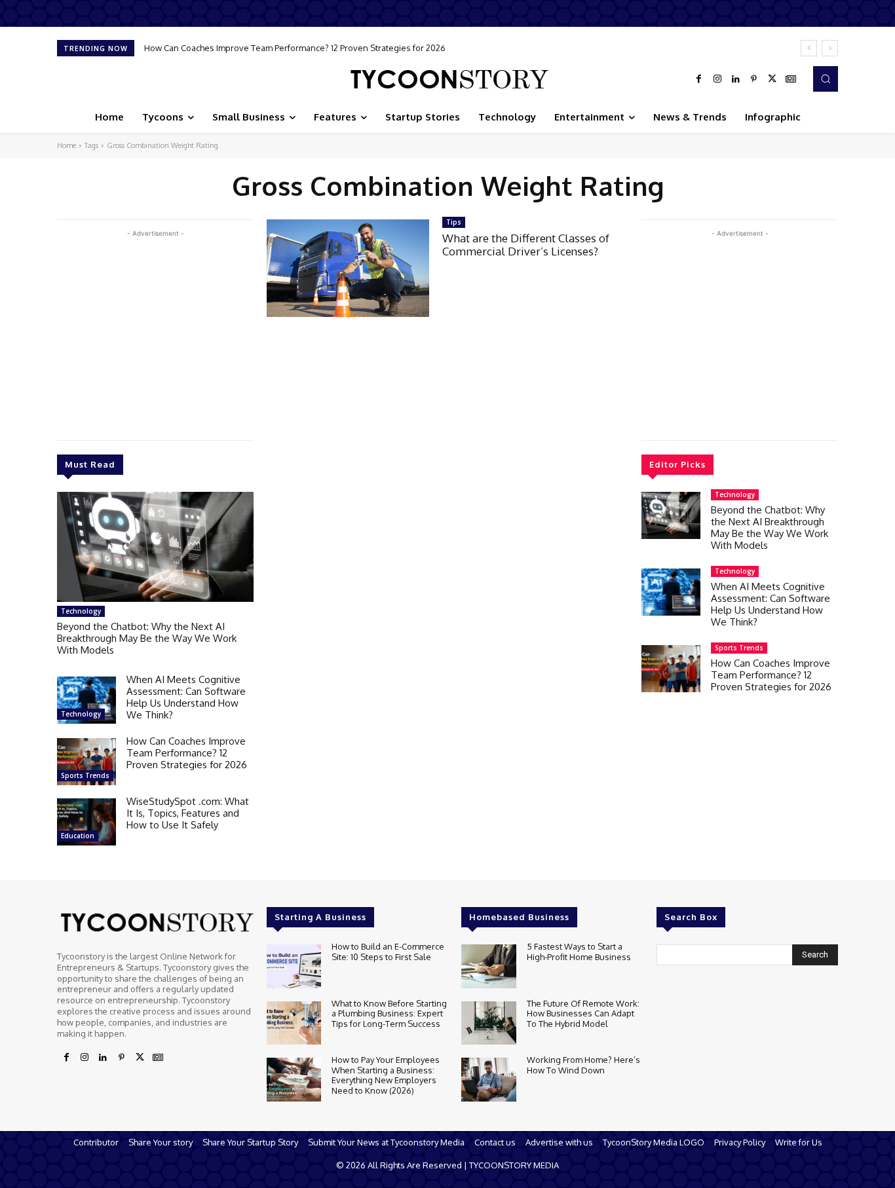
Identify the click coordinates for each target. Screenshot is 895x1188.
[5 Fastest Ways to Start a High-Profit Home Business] (488, 966)
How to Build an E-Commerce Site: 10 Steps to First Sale (388, 951)
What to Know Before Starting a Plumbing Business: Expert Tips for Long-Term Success (389, 1013)
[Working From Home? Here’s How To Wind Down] (488, 1080)
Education (77, 835)
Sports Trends (85, 775)
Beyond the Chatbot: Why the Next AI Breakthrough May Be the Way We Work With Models (147, 638)
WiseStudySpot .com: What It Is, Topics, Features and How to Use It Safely (187, 813)
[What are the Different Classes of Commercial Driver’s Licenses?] (348, 268)
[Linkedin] (736, 79)
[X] (772, 79)
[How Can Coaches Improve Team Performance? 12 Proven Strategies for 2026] (86, 761)
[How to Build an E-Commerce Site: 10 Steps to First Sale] (294, 966)
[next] (830, 48)
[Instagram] (717, 79)
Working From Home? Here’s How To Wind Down (583, 1064)
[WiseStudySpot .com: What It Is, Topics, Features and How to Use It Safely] (86, 821)
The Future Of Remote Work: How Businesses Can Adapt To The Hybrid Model (583, 1013)
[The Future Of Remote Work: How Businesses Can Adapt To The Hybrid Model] (488, 1023)
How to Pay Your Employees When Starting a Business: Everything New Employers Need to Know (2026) (386, 1075)
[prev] (809, 48)
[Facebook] (699, 79)
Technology (81, 611)
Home (66, 145)
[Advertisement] (155, 332)
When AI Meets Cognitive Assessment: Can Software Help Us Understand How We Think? (186, 697)
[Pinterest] (754, 79)
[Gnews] (791, 79)
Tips (453, 222)
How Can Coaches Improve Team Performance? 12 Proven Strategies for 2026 (295, 48)
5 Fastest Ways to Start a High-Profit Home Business (579, 951)
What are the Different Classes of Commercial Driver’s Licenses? (525, 244)
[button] (825, 78)
